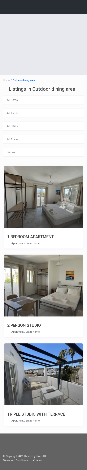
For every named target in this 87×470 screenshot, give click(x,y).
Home (6, 80)
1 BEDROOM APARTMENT (30, 236)
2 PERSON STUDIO (24, 325)
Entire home (33, 243)
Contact (37, 460)
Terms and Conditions (16, 460)
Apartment (17, 243)
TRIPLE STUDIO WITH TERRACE (36, 414)
